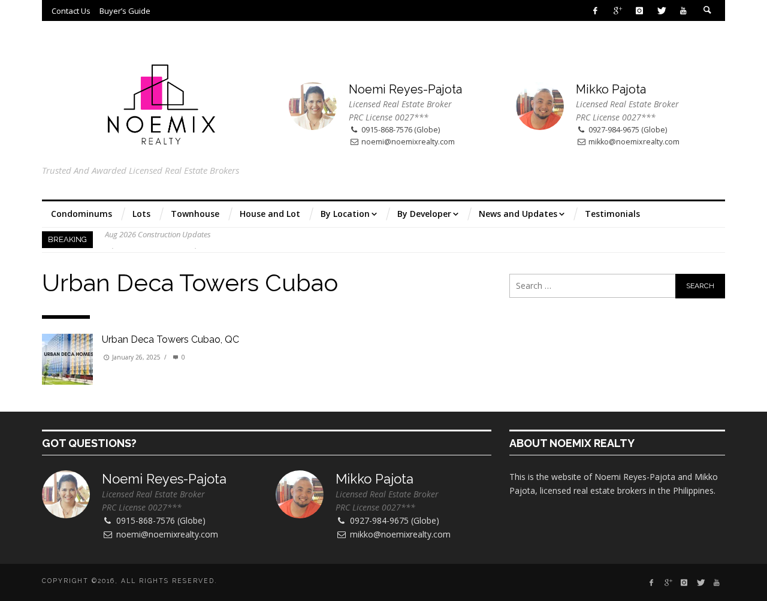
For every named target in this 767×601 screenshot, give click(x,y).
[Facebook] (595, 10)
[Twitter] (661, 10)
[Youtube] (683, 10)
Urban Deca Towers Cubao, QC (170, 339)
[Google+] (617, 10)
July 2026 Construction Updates (157, 239)
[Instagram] (639, 10)
